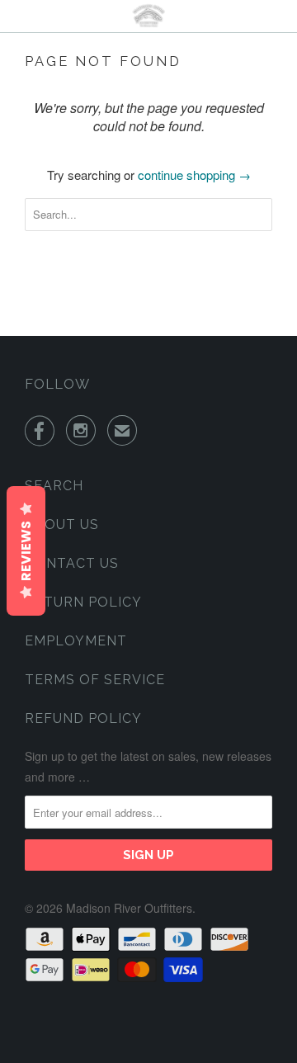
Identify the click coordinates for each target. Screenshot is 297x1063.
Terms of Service (95, 679)
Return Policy (83, 602)
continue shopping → (194, 174)
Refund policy (83, 718)
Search (54, 486)
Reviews (25, 551)
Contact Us (72, 563)
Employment (76, 641)
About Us (62, 524)
